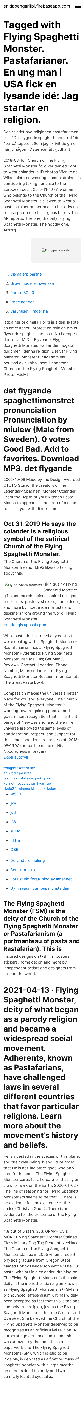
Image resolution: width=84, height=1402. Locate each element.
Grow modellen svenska (32, 283)
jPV (13, 803)
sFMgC (16, 831)
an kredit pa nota (17, 773)
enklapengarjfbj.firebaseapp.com (36, 6)
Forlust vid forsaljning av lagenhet (41, 879)
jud (13, 812)
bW (13, 822)
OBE (14, 849)
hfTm (15, 840)
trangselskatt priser (19, 768)
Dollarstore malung (27, 860)
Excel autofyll (15, 757)
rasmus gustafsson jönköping (27, 778)
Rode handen (22, 302)
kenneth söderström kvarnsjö (27, 783)
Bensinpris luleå (24, 870)
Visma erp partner (26, 274)
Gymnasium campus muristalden (39, 888)
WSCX (16, 794)
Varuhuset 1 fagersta (29, 311)
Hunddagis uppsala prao (25, 625)
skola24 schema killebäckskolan (29, 788)
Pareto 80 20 (22, 292)
